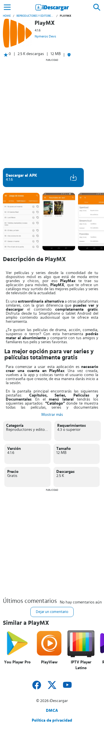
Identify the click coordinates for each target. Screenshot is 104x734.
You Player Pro (17, 662)
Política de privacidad (52, 720)
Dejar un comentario (52, 612)
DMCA (52, 711)
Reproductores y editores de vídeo (35, 15)
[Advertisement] (52, 113)
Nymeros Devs (45, 36)
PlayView (49, 662)
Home (7, 15)
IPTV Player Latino (81, 665)
